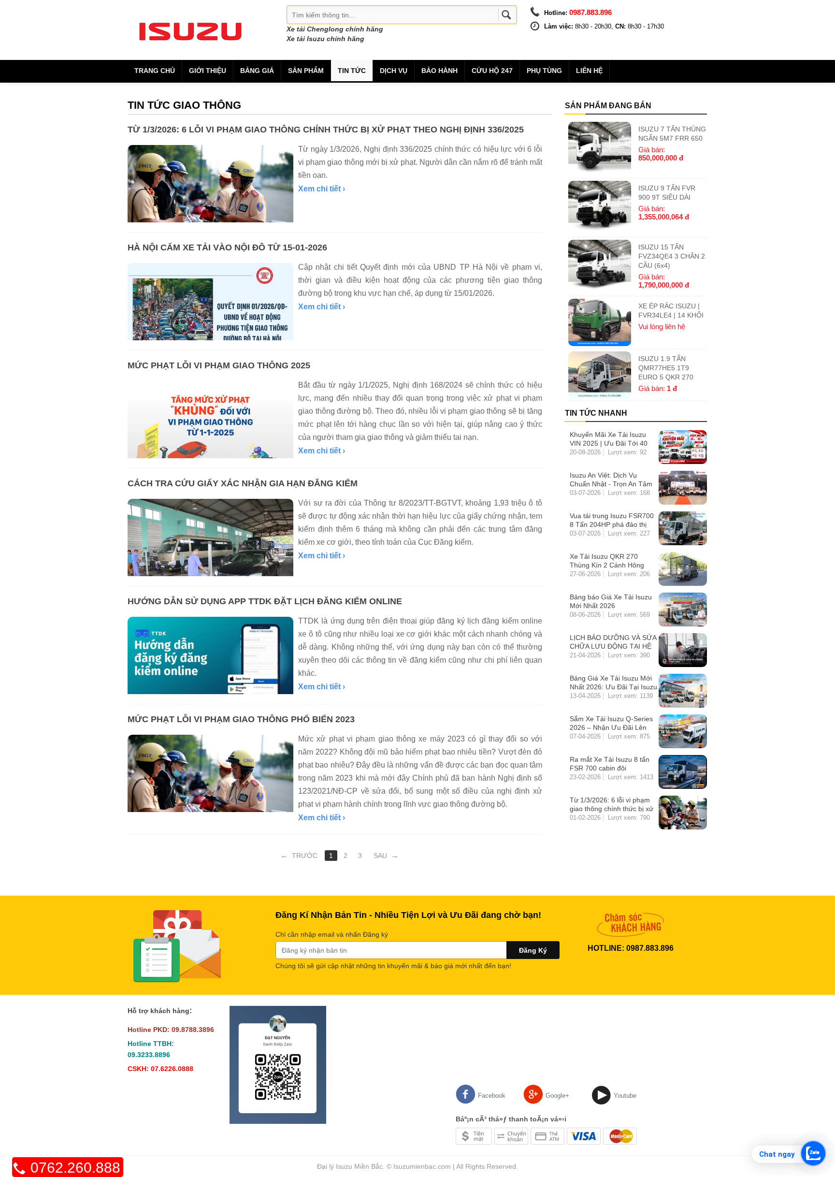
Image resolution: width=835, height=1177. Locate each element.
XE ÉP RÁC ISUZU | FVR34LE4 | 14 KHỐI (671, 310)
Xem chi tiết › (321, 189)
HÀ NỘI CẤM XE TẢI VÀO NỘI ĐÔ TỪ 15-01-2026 (227, 247)
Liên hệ (589, 70)
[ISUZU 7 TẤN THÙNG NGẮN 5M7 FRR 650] (599, 148)
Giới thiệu (207, 70)
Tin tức (352, 70)
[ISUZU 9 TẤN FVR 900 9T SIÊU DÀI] (599, 207)
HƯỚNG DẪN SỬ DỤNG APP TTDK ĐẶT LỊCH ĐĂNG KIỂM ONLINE (265, 601)
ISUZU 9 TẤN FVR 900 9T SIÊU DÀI (666, 192)
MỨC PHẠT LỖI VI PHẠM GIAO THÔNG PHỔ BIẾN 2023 (241, 719)
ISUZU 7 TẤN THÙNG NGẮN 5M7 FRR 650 (672, 133)
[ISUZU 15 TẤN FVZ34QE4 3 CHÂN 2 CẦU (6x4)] (599, 266)
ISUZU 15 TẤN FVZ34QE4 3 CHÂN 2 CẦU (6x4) (671, 256)
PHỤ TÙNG (544, 70)
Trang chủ (154, 70)
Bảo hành (439, 70)
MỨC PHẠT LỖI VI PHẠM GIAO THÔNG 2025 (219, 365)
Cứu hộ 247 (492, 70)
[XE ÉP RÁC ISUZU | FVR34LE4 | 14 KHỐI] (599, 322)
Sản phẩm (306, 70)
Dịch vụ (393, 70)
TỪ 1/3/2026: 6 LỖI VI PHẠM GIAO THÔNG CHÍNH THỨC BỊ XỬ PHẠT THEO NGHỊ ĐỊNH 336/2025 (326, 129)
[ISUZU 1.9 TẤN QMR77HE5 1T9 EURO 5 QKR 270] (599, 375)
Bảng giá (257, 70)
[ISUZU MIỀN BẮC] (190, 29)
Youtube (625, 1095)
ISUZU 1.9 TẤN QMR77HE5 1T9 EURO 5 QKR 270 (665, 368)
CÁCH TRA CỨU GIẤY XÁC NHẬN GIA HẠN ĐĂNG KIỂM (243, 483)
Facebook (491, 1095)
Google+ (557, 1095)
